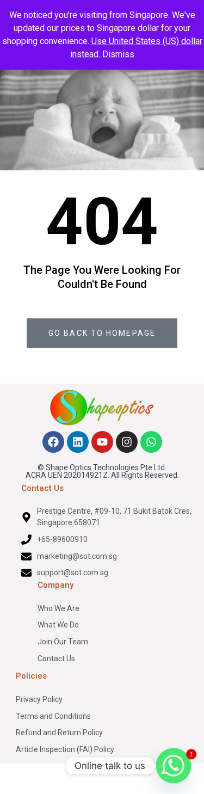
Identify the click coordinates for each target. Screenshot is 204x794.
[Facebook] (53, 442)
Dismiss (118, 54)
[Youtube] (102, 442)
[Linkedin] (78, 442)
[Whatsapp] (151, 442)
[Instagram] (127, 442)
